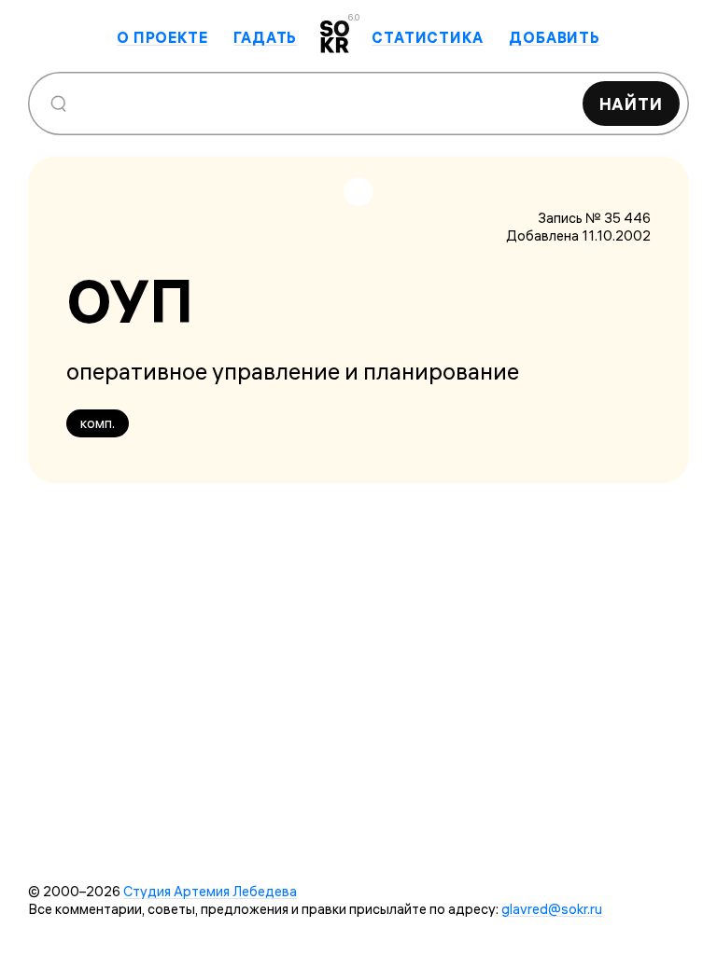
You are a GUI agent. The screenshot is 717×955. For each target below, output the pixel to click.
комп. (97, 423)
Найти (631, 104)
